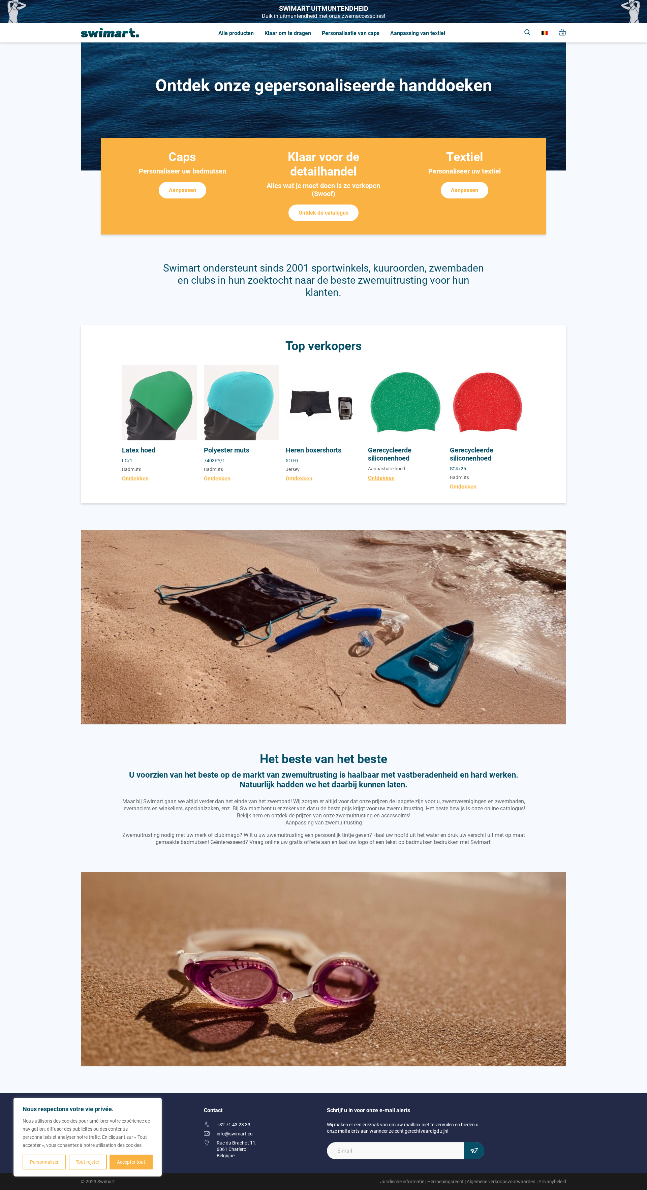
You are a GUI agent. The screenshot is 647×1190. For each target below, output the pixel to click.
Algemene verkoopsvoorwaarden (501, 1181)
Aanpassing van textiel (417, 32)
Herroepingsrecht (445, 1181)
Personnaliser (44, 1162)
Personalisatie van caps (350, 32)
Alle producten (236, 32)
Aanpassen (182, 189)
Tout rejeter (87, 1162)
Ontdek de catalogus (323, 212)
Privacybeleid (552, 1181)
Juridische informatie (402, 1181)
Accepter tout (131, 1162)
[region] (87, 1137)
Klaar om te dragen (288, 32)
